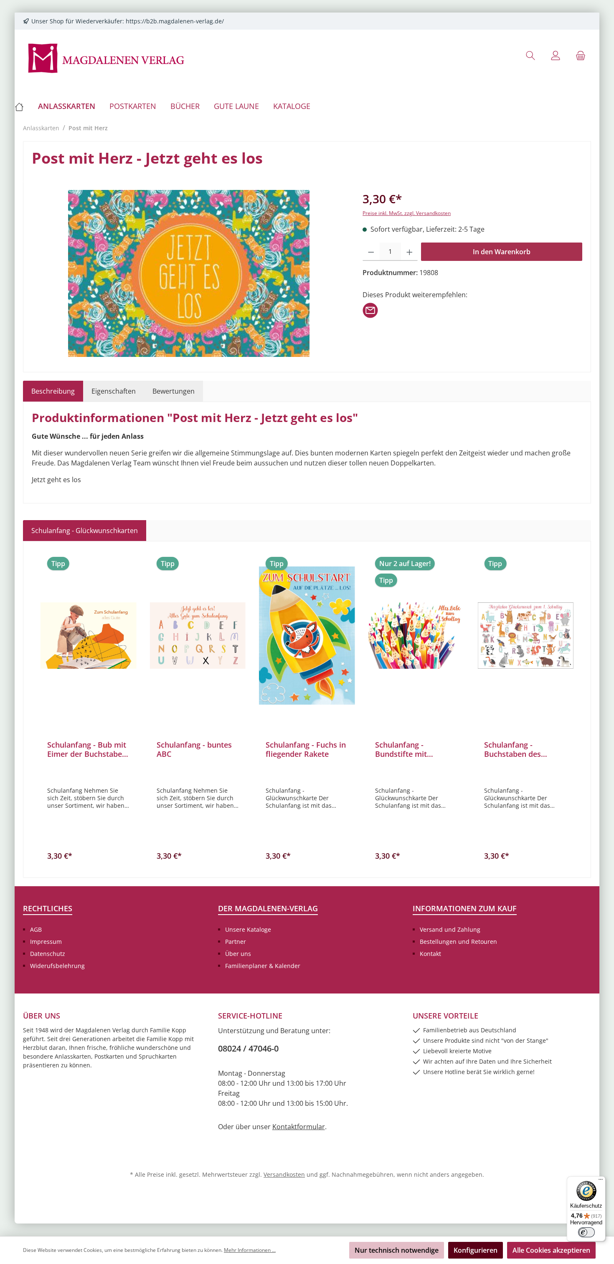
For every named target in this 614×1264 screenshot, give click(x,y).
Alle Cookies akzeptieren (551, 1250)
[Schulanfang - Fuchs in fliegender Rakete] (307, 635)
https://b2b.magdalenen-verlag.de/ (175, 21)
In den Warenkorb (501, 251)
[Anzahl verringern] (371, 252)
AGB (36, 929)
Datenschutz (47, 954)
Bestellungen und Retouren (458, 941)
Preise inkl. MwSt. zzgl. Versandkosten (407, 213)
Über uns (238, 954)
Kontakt (430, 954)
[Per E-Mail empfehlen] (370, 309)
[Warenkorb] (580, 55)
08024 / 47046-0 (248, 1048)
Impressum (46, 941)
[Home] (23, 106)
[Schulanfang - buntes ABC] (198, 635)
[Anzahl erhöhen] (409, 252)
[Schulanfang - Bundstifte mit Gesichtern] (416, 635)
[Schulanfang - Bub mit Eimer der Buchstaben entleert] (89, 635)
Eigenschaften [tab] (113, 391)
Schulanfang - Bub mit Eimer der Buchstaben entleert (87, 749)
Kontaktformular (298, 1126)
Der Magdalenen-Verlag (268, 908)
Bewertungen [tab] (173, 391)
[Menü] (601, 1181)
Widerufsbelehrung (57, 966)
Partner (235, 941)
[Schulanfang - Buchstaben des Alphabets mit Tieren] (525, 635)
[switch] (586, 1232)
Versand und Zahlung (450, 929)
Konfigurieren (475, 1250)
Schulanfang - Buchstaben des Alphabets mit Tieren (521, 749)
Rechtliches (47, 908)
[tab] (53, 391)
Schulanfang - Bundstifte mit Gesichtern (401, 749)
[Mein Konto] (555, 55)
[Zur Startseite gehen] (106, 57)
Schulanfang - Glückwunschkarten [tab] (84, 530)
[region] (188, 273)
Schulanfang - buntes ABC (194, 749)
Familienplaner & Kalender (262, 966)
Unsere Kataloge (248, 929)
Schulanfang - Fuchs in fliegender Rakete (306, 749)
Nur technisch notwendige (397, 1250)
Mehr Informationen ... (250, 1250)
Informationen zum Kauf (465, 908)
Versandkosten (284, 1174)
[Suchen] (530, 55)
